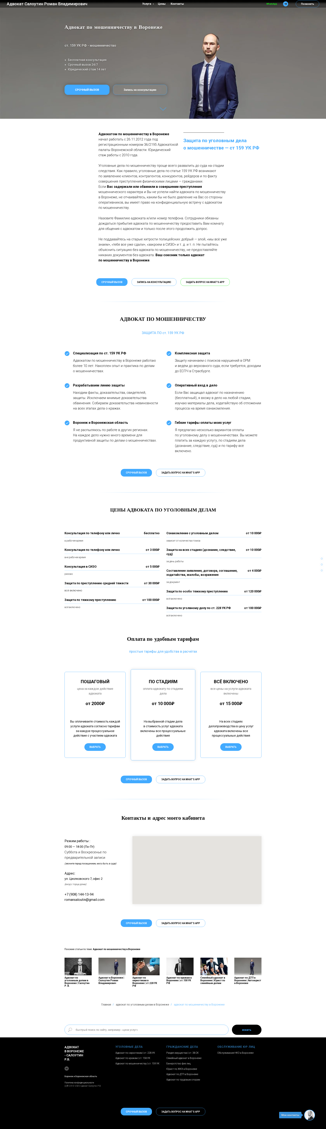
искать (246, 1029)
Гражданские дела (182, 1046)
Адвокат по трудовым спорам (183, 1079)
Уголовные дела (129, 1046)
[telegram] (285, 3)
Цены (162, 3)
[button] (154, 282)
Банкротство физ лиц (178, 1063)
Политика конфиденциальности (79, 1082)
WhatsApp (271, 4)
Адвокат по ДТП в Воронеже (182, 1074)
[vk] (67, 1068)
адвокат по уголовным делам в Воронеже (142, 1004)
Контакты (177, 3)
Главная (106, 1004)
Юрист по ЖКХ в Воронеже (181, 1069)
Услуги (147, 3)
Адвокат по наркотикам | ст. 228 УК (135, 1052)
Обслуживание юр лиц (236, 1046)
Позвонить (307, 4)
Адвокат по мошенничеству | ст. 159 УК (137, 1063)
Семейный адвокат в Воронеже (183, 1058)
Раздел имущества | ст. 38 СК (182, 1052)
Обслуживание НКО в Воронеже (235, 1052)
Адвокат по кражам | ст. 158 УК (132, 1058)
